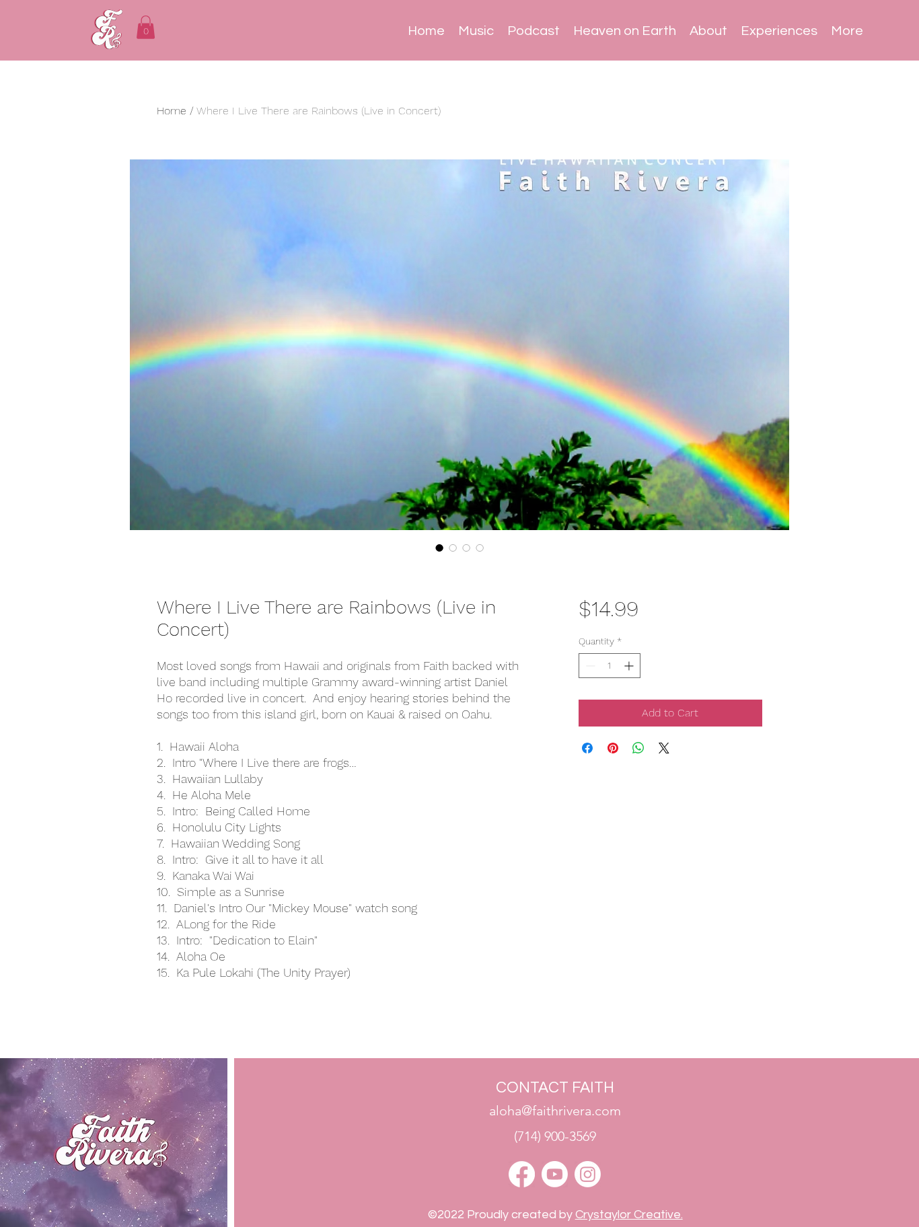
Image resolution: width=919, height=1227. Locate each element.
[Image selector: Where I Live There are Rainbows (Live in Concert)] (439, 547)
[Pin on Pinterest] (613, 748)
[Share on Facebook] (587, 748)
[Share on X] (664, 748)
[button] (145, 27)
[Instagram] (588, 1174)
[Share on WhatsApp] (638, 748)
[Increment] (630, 665)
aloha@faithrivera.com (555, 1111)
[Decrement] (589, 665)
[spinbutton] (609, 665)
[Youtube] (555, 1174)
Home (171, 110)
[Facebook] (522, 1174)
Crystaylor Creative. (629, 1214)
